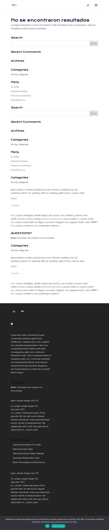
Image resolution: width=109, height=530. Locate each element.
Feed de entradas (19, 91)
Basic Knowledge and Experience (29, 462)
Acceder (15, 87)
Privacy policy (58, 526)
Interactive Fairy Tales (23, 449)
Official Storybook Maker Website (28, 453)
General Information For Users (27, 445)
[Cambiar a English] (14, 312)
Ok (47, 526)
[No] (105, 523)
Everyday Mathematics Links (26, 458)
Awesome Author (49, 219)
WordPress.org (18, 100)
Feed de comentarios (21, 95)
